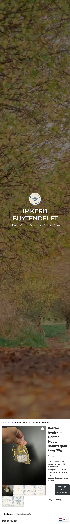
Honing (10, 422)
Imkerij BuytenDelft (35, 214)
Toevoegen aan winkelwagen (62, 489)
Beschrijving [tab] (9, 514)
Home (4, 422)
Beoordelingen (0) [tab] (24, 514)
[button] (42, 428)
